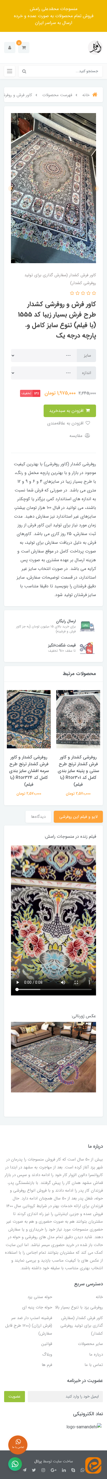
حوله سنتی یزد (39, 1297)
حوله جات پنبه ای (37, 1307)
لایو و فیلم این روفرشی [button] (78, 816)
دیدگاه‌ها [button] (38, 816)
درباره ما (96, 1354)
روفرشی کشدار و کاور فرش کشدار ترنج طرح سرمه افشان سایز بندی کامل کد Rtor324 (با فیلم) (29, 771)
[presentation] (96, 189)
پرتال (38, 1461)
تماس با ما (94, 1365)
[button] (23, 47)
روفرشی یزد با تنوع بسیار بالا (79, 1307)
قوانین (46, 1344)
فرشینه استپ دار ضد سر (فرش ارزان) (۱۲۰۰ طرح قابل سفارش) (28, 1326)
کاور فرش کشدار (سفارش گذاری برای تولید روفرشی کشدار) (81, 1326)
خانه (99, 1297)
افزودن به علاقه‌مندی (66, 423)
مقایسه (76, 435)
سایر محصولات (90, 1344)
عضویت (15, 1396)
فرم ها (47, 1365)
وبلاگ (47, 1354)
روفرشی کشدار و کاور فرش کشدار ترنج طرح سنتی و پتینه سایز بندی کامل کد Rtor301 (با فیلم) (78, 771)
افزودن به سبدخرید (67, 410)
